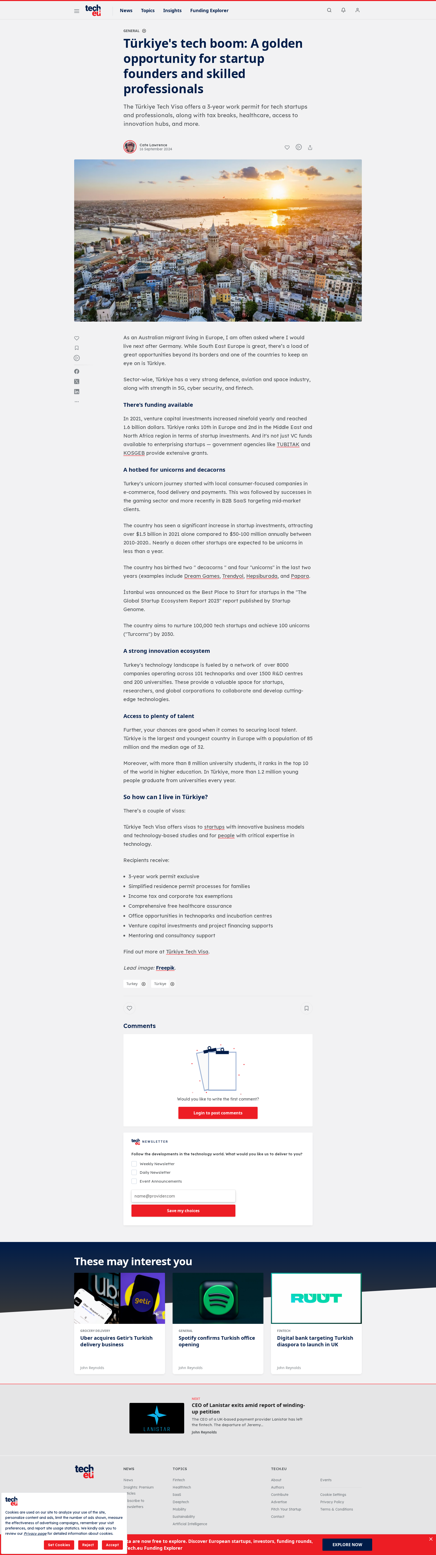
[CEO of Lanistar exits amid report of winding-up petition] (156, 1418)
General (131, 30)
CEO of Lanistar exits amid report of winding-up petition (248, 1408)
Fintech (283, 1331)
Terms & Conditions (336, 1509)
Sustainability (184, 1516)
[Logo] (95, 10)
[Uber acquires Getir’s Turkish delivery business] (119, 1298)
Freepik (165, 968)
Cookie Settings (333, 1494)
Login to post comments (218, 1113)
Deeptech (181, 1502)
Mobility (179, 1509)
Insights (172, 10)
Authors (277, 1487)
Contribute (279, 1494)
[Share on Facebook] (76, 371)
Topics (148, 10)
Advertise (279, 1502)
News (126, 10)
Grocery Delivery (95, 1331)
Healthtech (182, 1487)
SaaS (177, 1494)
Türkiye (160, 983)
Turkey (132, 983)
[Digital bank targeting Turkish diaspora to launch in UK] (316, 1298)
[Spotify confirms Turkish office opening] (218, 1298)
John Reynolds (92, 1367)
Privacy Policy (332, 1502)
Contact (277, 1516)
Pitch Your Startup (286, 1509)
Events (326, 1480)
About (276, 1480)
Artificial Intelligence (190, 1524)
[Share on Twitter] (76, 381)
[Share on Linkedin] (76, 391)
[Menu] (76, 11)
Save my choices (183, 1210)
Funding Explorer (209, 10)
